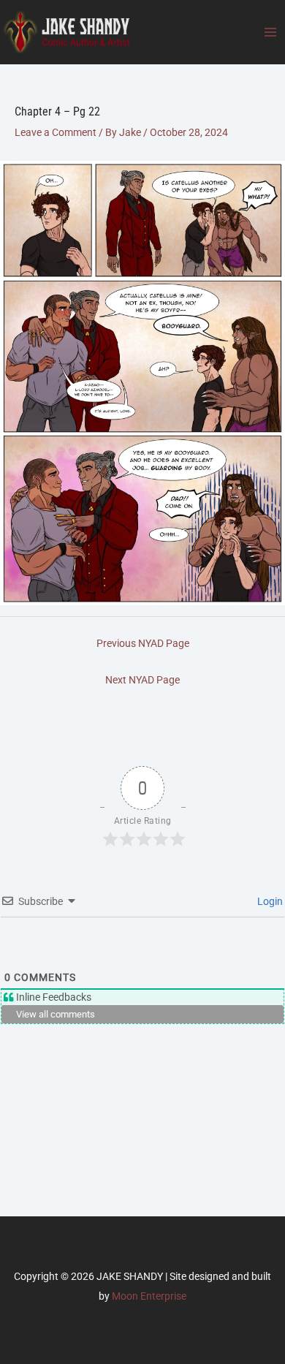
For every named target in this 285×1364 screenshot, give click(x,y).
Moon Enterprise (149, 1296)
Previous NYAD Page (142, 643)
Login (269, 901)
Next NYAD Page (142, 680)
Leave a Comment (55, 132)
